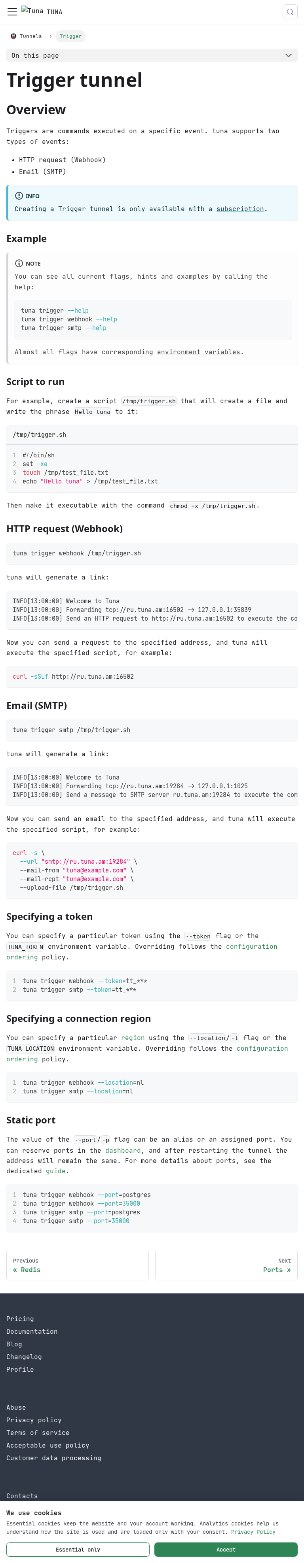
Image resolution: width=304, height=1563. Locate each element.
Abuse (16, 1407)
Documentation (32, 1331)
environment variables (198, 352)
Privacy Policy (253, 1531)
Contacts (22, 1496)
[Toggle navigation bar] (12, 12)
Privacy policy (34, 1420)
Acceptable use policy (47, 1445)
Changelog (24, 1357)
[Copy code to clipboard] (281, 309)
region (133, 1038)
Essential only (78, 1549)
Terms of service (38, 1433)
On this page (35, 55)
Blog (14, 1344)
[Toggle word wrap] (273, 454)
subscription (240, 209)
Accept (226, 1549)
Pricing (20, 1319)
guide (56, 1171)
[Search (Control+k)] (290, 11)
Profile (20, 1369)
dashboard (123, 1150)
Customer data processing (53, 1458)
